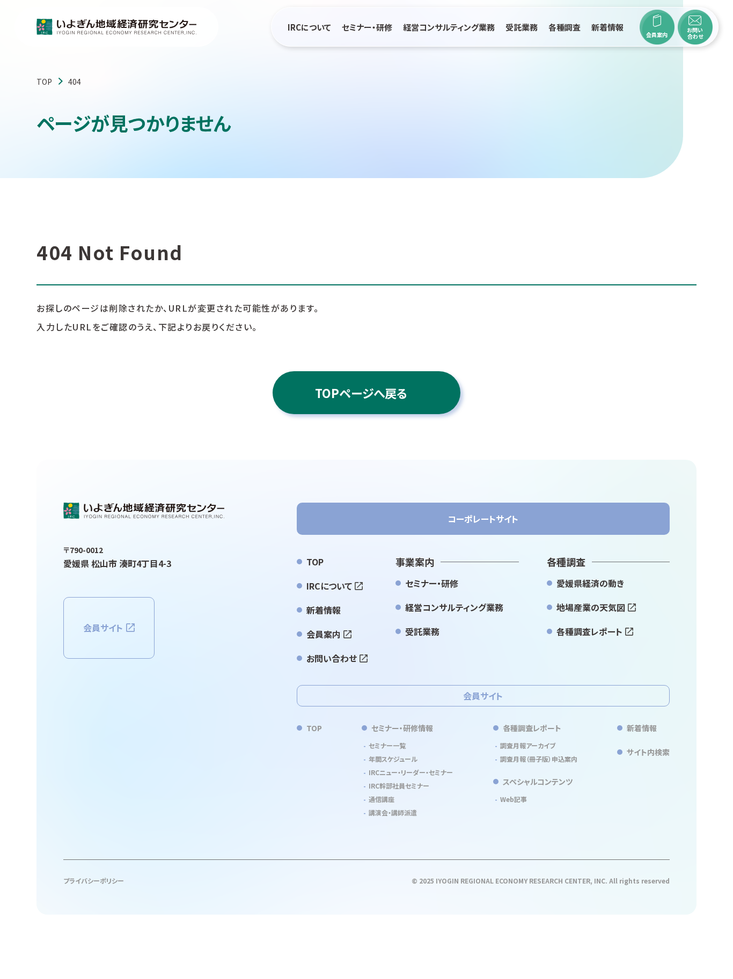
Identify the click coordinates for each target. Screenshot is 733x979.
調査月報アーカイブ (527, 745)
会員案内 (323, 634)
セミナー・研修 (367, 27)
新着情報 (607, 27)
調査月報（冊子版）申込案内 (538, 759)
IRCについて (309, 27)
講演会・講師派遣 (393, 812)
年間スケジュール (393, 759)
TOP (44, 81)
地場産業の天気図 (590, 607)
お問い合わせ (331, 658)
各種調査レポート (589, 631)
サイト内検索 (648, 752)
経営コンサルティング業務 (449, 27)
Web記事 (513, 799)
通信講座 (381, 799)
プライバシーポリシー (93, 880)
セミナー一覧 (387, 745)
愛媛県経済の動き (590, 583)
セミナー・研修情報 (402, 728)
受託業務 (521, 27)
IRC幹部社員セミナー (399, 786)
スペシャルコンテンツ (538, 781)
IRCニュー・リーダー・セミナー (411, 772)
